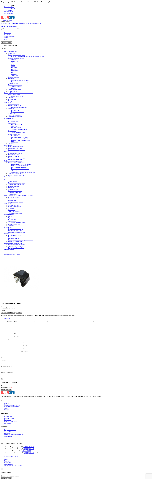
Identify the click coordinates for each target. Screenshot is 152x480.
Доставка (7, 34)
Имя (2, 386)
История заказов (9, 418)
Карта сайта (7, 423)
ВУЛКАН (14, 67)
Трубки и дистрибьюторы (19, 129)
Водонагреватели (13, 121)
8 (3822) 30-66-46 (28, 447)
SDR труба (14, 135)
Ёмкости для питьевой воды (16, 132)
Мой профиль (8, 416)
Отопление (7, 102)
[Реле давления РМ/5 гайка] (21, 300)
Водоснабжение (9, 118)
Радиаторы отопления (17, 112)
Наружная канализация (15, 148)
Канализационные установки (16, 150)
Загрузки (14, 126)
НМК (13, 72)
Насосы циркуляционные (19, 107)
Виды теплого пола (10, 430)
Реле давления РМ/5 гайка (12, 254)
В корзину (19, 312)
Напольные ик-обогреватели (19, 165)
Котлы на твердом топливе (16, 58)
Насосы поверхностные (15, 159)
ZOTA (13, 66)
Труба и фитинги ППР (14, 115)
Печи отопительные (14, 94)
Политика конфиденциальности (13, 434)
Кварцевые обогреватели (15, 173)
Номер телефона (6, 387)
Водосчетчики (12, 131)
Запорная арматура (13, 104)
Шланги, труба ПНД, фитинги (20, 140)
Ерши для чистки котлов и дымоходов (22, 82)
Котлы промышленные (15, 85)
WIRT (13, 64)
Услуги (6, 37)
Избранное (7, 420)
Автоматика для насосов (15, 153)
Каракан (13, 69)
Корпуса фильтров (16, 127)
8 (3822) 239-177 (26, 451)
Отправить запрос (6, 389)
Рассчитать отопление (7, 23)
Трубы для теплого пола (15, 116)
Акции (6, 408)
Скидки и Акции (9, 36)
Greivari (13, 59)
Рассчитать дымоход (20, 23)
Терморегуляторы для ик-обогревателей (23, 172)
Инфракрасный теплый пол (16, 175)
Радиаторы (11, 108)
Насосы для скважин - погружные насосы (20, 158)
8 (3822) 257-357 (29, 449)
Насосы (6, 151)
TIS (12, 63)
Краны (10, 120)
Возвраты (7, 409)
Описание (7, 318)
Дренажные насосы (13, 154)
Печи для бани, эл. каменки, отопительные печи (18, 93)
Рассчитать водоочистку (34, 23)
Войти (10, 10)
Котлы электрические (14, 89)
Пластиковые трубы (14, 134)
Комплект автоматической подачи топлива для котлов (27, 56)
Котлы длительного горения (16, 55)
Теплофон (14, 170)
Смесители (11, 143)
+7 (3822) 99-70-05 (6, 20)
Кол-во (3, 310)
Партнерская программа (11, 406)
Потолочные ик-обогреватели (20, 169)
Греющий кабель (9, 177)
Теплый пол (11, 113)
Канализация (8, 145)
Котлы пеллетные (13, 83)
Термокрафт (14, 75)
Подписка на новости (10, 421)
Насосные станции (13, 156)
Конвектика (14, 70)
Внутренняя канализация (15, 146)
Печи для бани (12, 99)
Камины (10, 97)
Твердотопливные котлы (18, 86)
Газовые (13, 88)
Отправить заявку (6, 478)
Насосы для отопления (14, 105)
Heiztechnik (14, 61)
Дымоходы (11, 78)
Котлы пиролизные (13, 77)
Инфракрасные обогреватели (13, 161)
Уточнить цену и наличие (8, 312)
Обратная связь (8, 436)
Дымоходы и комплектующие (20, 80)
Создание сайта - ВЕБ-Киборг (13, 465)
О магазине (7, 33)
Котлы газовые (12, 53)
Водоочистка (12, 123)
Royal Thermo (15, 110)
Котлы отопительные (10, 51)
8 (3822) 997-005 (29, 453)
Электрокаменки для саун (15, 101)
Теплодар (14, 74)
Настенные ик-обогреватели (19, 167)
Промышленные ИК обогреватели (21, 164)
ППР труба (14, 142)
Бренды (6, 403)
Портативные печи (17, 96)
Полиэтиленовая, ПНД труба (20, 139)
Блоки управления (16, 124)
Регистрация (11, 8)
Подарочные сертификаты (12, 405)
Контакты (7, 39)
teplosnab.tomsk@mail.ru (11, 456)
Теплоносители (12, 91)
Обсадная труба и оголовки (19, 137)
